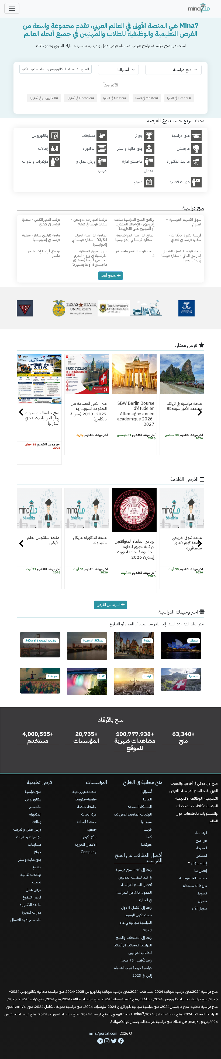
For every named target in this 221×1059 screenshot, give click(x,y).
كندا (149, 837)
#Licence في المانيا (179, 98)
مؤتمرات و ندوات (28, 837)
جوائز (37, 852)
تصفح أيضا (109, 275)
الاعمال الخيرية (85, 844)
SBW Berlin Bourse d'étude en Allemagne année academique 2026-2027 (135, 414)
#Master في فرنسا (146, 98)
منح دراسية (33, 792)
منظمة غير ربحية (84, 792)
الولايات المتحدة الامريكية (133, 814)
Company (88, 852)
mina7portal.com (103, 1033)
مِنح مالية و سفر (29, 859)
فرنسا (147, 829)
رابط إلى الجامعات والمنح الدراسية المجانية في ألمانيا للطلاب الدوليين (133, 945)
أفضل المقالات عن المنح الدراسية (139, 857)
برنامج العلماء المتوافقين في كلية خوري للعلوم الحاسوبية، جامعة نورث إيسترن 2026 (134, 549)
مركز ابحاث (88, 814)
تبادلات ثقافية (30, 874)
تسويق (202, 893)
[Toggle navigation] (11, 8)
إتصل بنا (200, 870)
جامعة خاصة (86, 807)
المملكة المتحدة (139, 807)
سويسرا (146, 822)
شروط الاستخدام (195, 886)
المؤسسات (96, 782)
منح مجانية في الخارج (143, 782)
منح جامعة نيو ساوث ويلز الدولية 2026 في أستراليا (42, 418)
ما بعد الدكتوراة (30, 905)
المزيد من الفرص (108, 605)
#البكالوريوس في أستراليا (44, 98)
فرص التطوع (31, 897)
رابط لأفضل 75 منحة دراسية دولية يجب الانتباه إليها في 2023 (133, 967)
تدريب (36, 882)
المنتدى (201, 855)
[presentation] (21, 413)
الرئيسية (201, 833)
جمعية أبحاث (86, 822)
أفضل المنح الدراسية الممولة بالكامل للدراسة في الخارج (134, 892)
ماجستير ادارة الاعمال (25, 920)
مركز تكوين (88, 837)
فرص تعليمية (39, 782)
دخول (202, 901)
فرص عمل (33, 890)
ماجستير (35, 807)
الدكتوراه (35, 814)
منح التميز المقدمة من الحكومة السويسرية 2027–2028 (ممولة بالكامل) (88, 411)
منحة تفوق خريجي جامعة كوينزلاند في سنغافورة (187, 542)
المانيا (147, 799)
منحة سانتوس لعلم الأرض (43, 540)
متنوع (36, 867)
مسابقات (34, 844)
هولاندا (146, 844)
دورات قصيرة (31, 912)
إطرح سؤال (198, 863)
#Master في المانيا (115, 98)
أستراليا (146, 792)
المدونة (201, 848)
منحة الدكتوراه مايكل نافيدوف (90, 540)
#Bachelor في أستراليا (81, 98)
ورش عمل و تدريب (27, 829)
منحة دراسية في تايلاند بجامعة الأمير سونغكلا (184, 406)
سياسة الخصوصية (193, 878)
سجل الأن (199, 908)
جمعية (91, 829)
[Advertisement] (110, 1047)
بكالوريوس (33, 799)
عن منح (201, 840)
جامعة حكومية (85, 799)
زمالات (36, 822)
